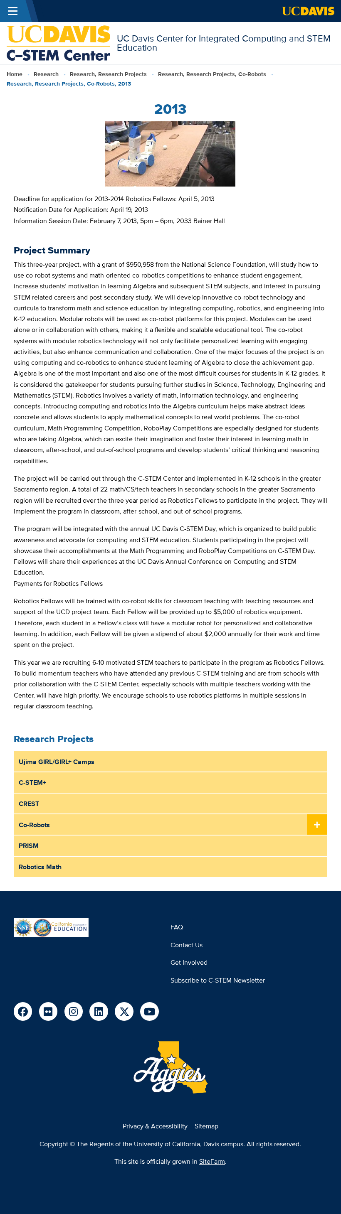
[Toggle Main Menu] (12, 11)
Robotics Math (40, 867)
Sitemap (206, 1126)
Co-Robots (34, 825)
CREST (29, 804)
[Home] (58, 42)
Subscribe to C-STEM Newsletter (217, 980)
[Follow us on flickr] (48, 1011)
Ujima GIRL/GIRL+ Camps (56, 762)
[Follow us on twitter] (124, 1011)
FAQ (176, 927)
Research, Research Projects (108, 74)
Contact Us (186, 945)
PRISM (29, 845)
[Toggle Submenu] (317, 825)
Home (14, 74)
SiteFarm (212, 1161)
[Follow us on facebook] (23, 1011)
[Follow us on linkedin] (98, 1011)
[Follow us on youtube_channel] (149, 1011)
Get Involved (189, 962)
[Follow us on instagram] (73, 1011)
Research (46, 74)
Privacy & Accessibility (155, 1126)
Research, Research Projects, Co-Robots (212, 74)
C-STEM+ (32, 782)
